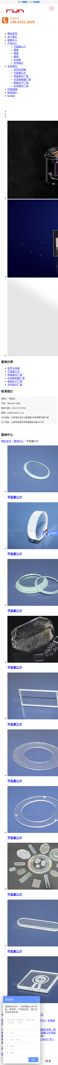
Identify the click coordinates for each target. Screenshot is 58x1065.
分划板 (17, 59)
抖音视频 (12, 89)
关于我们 (12, 36)
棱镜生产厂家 (21, 82)
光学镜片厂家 (21, 86)
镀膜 (16, 56)
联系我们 (12, 92)
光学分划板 (20, 69)
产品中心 (12, 43)
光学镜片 (36, 2)
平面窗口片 (20, 46)
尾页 (40, 1014)
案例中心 (19, 441)
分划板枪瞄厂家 (22, 79)
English (11, 95)
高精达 (25, 2)
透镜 (16, 50)
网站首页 (12, 33)
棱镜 (16, 53)
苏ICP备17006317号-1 (42, 1039)
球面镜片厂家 (21, 76)
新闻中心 (12, 40)
